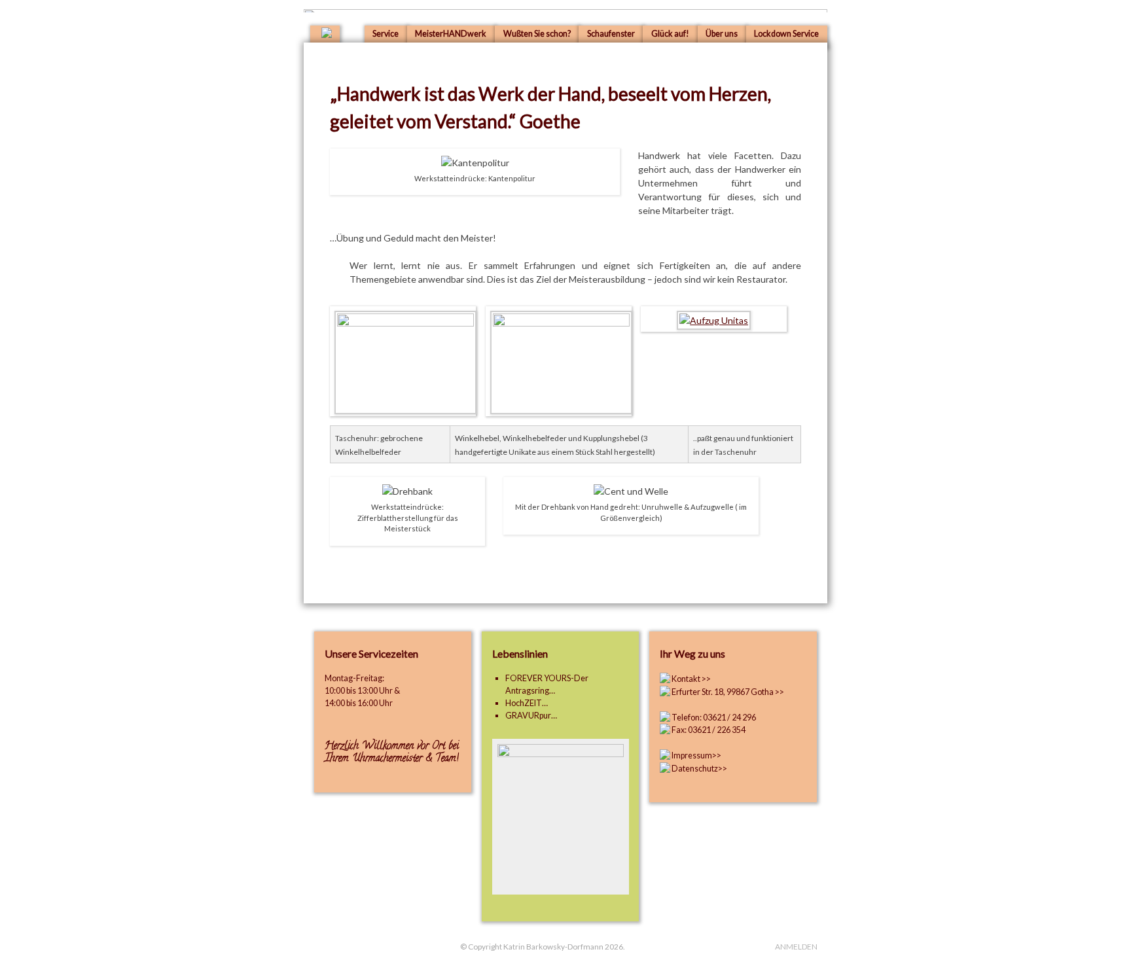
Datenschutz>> (698, 768)
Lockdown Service (786, 34)
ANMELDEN (796, 946)
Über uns (722, 34)
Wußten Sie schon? (537, 34)
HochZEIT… (526, 703)
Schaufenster (611, 34)
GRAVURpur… (531, 715)
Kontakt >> (691, 679)
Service (385, 34)
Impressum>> (695, 755)
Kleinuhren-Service (829, 103)
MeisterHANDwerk (450, 34)
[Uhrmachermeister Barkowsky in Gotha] (327, 35)
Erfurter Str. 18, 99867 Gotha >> (728, 692)
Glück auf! (670, 34)
